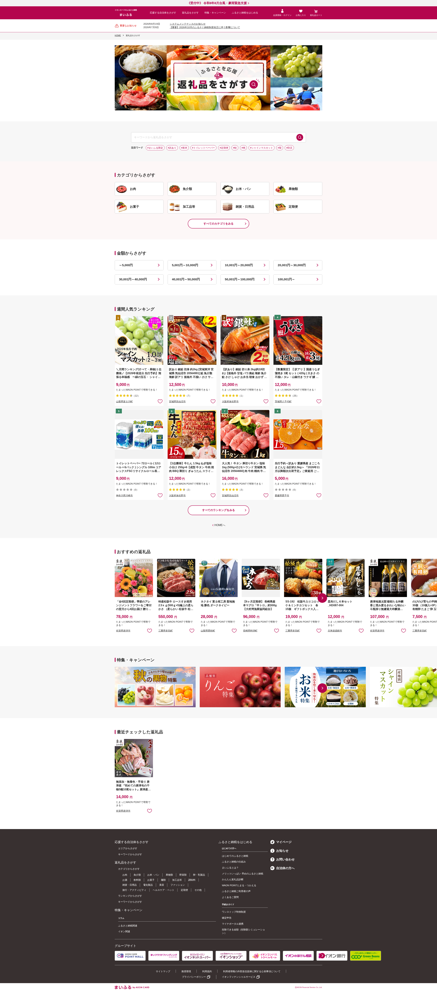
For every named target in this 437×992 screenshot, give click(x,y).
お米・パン (153, 874)
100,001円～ (286, 279)
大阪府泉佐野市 (230, 401)
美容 (161, 884)
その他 (198, 890)
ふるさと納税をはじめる (245, 12)
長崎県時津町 (250, 630)
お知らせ (282, 850)
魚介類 (137, 874)
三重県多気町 (165, 630)
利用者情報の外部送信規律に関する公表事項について (251, 971)
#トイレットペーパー (203, 147)
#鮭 (235, 147)
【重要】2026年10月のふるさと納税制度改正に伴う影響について (205, 27)
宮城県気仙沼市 (177, 401)
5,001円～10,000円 (185, 265)
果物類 (169, 874)
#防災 (289, 147)
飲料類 (137, 880)
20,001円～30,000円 (292, 265)
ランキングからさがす (130, 895)
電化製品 (148, 884)
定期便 (184, 890)
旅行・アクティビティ (134, 890)
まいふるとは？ (230, 867)
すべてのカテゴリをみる (218, 223)
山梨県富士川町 (124, 401)
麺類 (163, 880)
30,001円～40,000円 (133, 279)
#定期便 (224, 147)
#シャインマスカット (261, 147)
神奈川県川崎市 (124, 495)
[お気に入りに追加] (160, 401)
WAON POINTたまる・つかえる (239, 885)
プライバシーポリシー (194, 976)
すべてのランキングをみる (218, 510)
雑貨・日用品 (129, 884)
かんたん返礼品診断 (232, 879)
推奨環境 (186, 971)
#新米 (184, 147)
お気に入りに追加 (149, 630)
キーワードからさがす (130, 854)
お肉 (124, 874)
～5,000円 (126, 265)
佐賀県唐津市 (123, 630)
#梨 (279, 147)
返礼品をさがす (190, 12)
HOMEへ (219, 525)
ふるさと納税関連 (127, 925)
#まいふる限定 (155, 147)
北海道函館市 (335, 630)
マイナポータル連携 (232, 923)
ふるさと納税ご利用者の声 (236, 891)
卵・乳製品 (199, 874)
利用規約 (207, 971)
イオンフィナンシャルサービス (238, 976)
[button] (322, 598)
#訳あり (172, 147)
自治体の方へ (285, 868)
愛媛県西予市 (282, 495)
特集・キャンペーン (215, 12)
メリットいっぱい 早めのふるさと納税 (242, 873)
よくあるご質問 (230, 897)
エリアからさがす (127, 848)
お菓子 (150, 880)
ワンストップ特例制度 (234, 911)
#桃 (243, 147)
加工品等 (177, 880)
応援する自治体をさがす (163, 12)
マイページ (284, 842)
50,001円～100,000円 (240, 279)
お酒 (124, 880)
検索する (299, 137)
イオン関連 (124, 931)
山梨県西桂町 (208, 630)
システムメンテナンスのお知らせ (188, 24)
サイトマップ (163, 971)
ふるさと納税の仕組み (234, 861)
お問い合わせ (285, 859)
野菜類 (183, 874)
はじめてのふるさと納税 (235, 855)
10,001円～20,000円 (239, 265)
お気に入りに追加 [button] (160, 401)
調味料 (191, 880)
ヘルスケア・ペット (163, 890)
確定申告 (226, 917)
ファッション (178, 884)
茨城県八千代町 (283, 401)
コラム (121, 918)
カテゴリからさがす (129, 868)
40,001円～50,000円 (186, 279)
